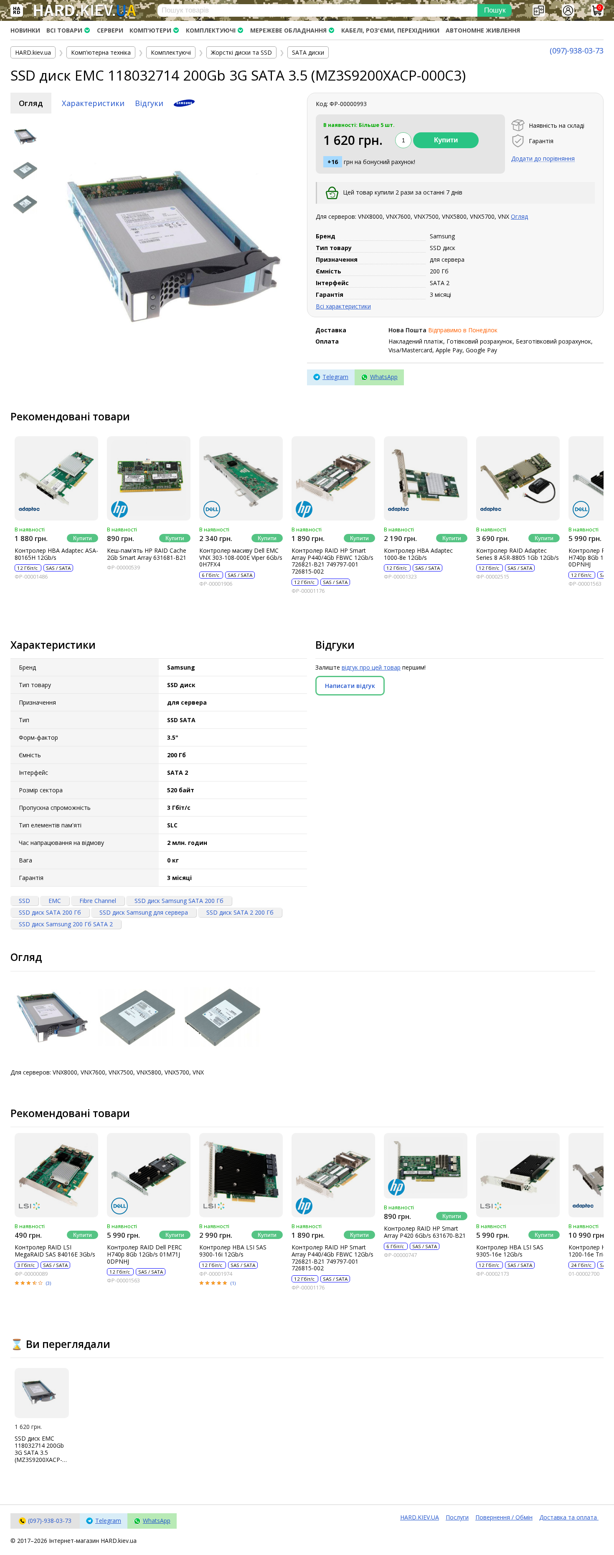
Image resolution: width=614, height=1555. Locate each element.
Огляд (31, 103)
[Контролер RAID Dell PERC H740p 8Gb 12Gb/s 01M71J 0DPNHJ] (148, 1175)
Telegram (335, 377)
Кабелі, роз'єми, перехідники (390, 30)
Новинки (25, 30)
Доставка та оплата (569, 1517)
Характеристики (93, 103)
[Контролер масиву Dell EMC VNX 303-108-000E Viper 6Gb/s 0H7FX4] (241, 478)
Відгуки (149, 103)
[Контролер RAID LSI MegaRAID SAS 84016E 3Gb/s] (56, 1175)
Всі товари (64, 30)
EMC (54, 901)
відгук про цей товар (371, 667)
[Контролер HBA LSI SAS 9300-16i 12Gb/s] (241, 1175)
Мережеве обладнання (288, 30)
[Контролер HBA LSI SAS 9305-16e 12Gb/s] (518, 1175)
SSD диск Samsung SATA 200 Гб (178, 901)
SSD (24, 901)
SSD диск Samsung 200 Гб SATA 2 (66, 924)
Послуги (457, 1517)
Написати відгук (350, 686)
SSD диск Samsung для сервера (143, 912)
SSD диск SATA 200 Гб (50, 912)
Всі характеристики (343, 306)
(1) (233, 1283)
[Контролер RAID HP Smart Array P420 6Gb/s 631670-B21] (425, 1165)
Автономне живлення (483, 30)
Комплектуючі (211, 30)
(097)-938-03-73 (577, 51)
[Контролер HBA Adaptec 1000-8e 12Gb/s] (425, 478)
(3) (48, 1283)
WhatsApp (384, 377)
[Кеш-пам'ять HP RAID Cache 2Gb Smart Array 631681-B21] (148, 478)
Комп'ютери (150, 30)
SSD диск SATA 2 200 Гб (240, 912)
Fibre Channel (97, 901)
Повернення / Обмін (504, 1517)
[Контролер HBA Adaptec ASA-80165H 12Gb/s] (56, 478)
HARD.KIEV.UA (419, 1517)
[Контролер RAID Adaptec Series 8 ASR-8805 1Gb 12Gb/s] (518, 478)
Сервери (110, 30)
